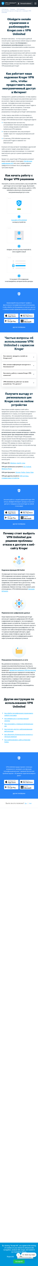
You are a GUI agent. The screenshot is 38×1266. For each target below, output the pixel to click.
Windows (13, 463)
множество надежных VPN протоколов (23, 670)
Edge (32, 472)
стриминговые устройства (10, 478)
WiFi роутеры (24, 476)
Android (28, 466)
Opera (28, 472)
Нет (30, 803)
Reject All (10, 1257)
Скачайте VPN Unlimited (19, 220)
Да (26, 803)
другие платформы (19, 327)
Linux (23, 463)
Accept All (19, 1261)
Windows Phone (7, 469)
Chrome (17, 472)
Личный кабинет (25, 3)
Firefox (23, 472)
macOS (19, 463)
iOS (24, 466)
